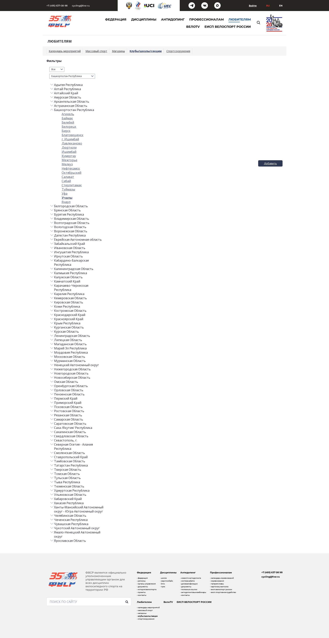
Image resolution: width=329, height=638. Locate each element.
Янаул (66, 202)
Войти (253, 5)
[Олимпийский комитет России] (137, 5)
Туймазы (68, 189)
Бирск (66, 131)
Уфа (64, 193)
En (281, 5)
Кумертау (69, 156)
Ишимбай (69, 152)
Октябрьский (71, 173)
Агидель (68, 114)
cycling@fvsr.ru (81, 5)
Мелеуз (67, 164)
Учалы (67, 198)
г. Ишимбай (70, 139)
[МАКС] (217, 5)
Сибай (66, 181)
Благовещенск (72, 135)
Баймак (67, 118)
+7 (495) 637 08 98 (272, 572)
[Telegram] (191, 5)
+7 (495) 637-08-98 (57, 5)
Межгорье (69, 160)
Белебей (68, 122)
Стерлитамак (72, 185)
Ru (268, 5)
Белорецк (69, 127)
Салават (68, 177)
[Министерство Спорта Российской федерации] (129, 5)
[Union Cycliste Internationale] (149, 5)
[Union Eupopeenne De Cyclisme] (165, 6)
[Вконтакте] (204, 5)
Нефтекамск (71, 168)
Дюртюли (69, 147)
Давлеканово (72, 143)
